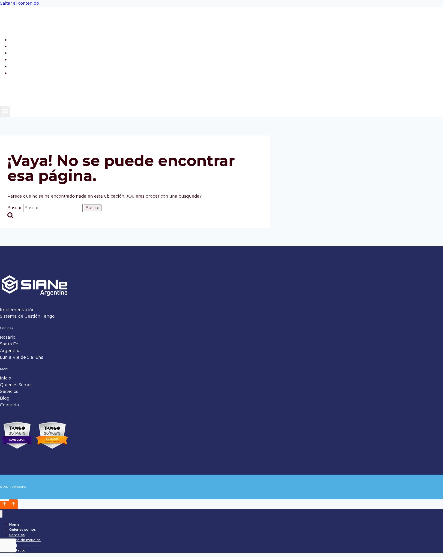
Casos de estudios (30, 59)
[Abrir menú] (5, 111)
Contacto (21, 72)
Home (18, 39)
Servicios (21, 52)
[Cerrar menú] (1, 514)
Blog (16, 66)
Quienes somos (28, 46)
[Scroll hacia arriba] (4, 505)
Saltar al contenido (19, 3)
